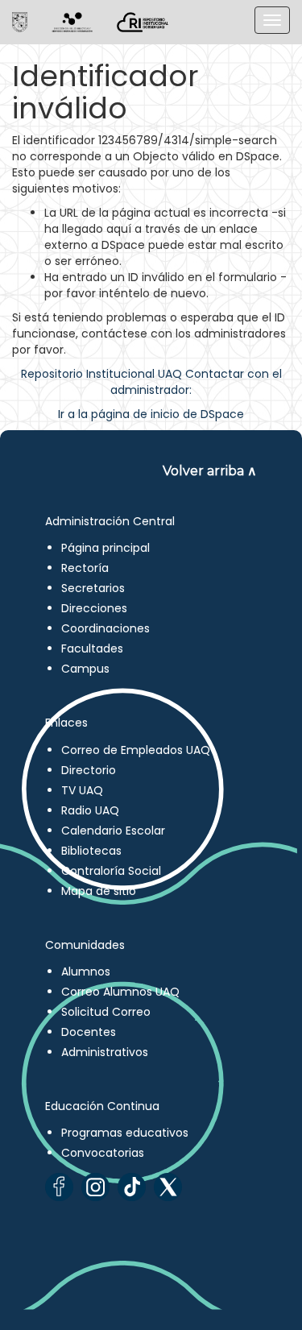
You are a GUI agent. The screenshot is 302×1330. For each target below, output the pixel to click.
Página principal (105, 548)
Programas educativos (124, 1133)
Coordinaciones (105, 628)
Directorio (88, 770)
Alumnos (85, 971)
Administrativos (104, 1052)
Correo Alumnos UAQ (120, 992)
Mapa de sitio (98, 891)
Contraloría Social (111, 871)
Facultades (92, 648)
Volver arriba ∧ (210, 471)
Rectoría (85, 568)
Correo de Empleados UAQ (135, 750)
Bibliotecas (91, 851)
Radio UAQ (90, 810)
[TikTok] (132, 1187)
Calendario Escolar (113, 830)
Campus (85, 669)
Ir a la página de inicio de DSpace (151, 414)
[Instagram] (95, 1187)
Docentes (88, 1032)
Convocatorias (102, 1153)
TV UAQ (82, 790)
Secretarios (93, 588)
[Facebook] (59, 1187)
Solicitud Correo (106, 1012)
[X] (168, 1187)
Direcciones (94, 608)
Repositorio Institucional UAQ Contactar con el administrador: (151, 382)
